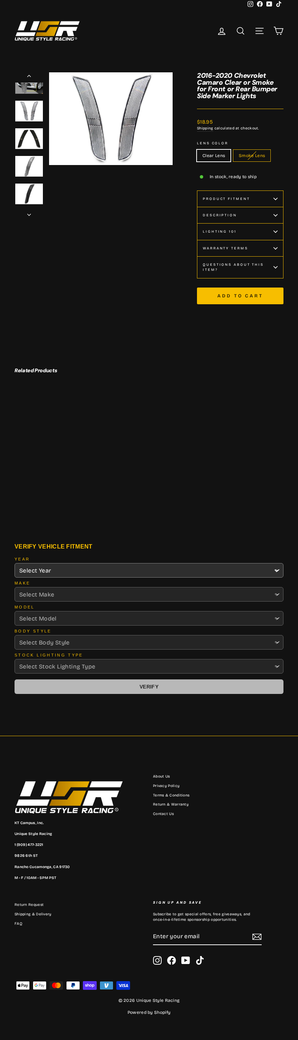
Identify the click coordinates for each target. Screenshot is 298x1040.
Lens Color (212, 143)
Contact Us (163, 814)
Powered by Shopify (149, 1012)
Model (25, 607)
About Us (161, 776)
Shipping (205, 128)
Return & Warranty (171, 804)
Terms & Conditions (171, 795)
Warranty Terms (225, 248)
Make (22, 583)
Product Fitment (226, 199)
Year (22, 559)
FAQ (18, 923)
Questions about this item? (233, 267)
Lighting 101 (220, 231)
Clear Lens (213, 155)
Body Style (33, 631)
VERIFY (149, 687)
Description (220, 215)
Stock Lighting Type (49, 655)
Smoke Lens (252, 155)
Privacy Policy (166, 786)
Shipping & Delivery (33, 914)
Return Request (29, 905)
